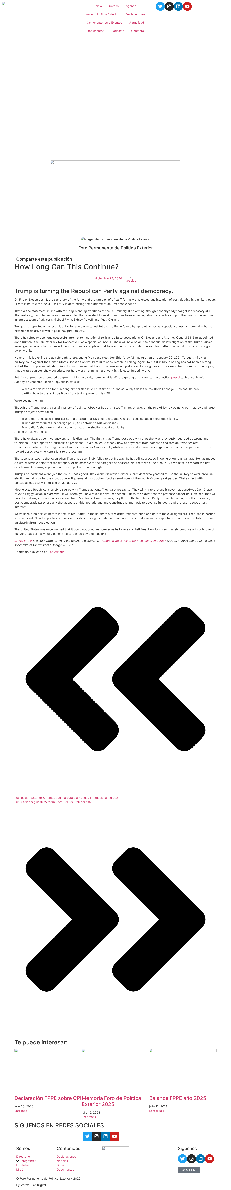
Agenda (131, 6)
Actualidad (136, 22)
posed (175, 377)
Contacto (137, 31)
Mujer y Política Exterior (102, 14)
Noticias (130, 280)
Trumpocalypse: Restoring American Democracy (133, 540)
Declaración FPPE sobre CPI (48, 1098)
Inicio (98, 6)
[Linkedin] (178, 6)
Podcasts (117, 31)
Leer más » (21, 1111)
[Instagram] (169, 6)
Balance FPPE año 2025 (177, 1098)
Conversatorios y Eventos (104, 22)
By (31, 1185)
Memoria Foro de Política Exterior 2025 (111, 1101)
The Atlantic (55, 552)
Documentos (95, 31)
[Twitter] (160, 6)
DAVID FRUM (23, 540)
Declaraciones (135, 14)
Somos (114, 6)
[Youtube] (187, 6)
